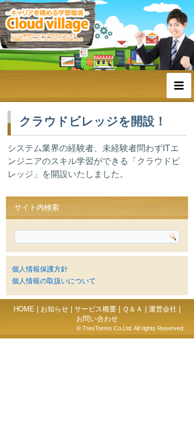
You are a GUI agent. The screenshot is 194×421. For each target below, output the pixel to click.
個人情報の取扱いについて (54, 281)
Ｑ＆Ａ (132, 309)
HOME (23, 309)
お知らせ (54, 309)
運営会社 (163, 309)
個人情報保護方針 (40, 269)
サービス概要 (95, 309)
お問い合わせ (97, 319)
